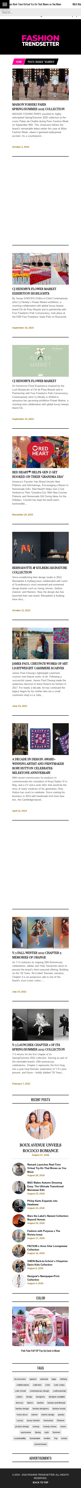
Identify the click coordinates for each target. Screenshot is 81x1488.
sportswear (26, 1432)
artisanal (44, 1379)
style (46, 1432)
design (29, 1397)
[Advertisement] (40, 200)
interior (34, 1414)
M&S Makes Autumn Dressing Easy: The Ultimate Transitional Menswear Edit (45, 1186)
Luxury (20, 1420)
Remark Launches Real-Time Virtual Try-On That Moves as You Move (46, 1168)
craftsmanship (59, 1391)
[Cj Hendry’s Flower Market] (40, 376)
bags (54, 1379)
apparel (33, 1379)
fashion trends (59, 1408)
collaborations (23, 1385)
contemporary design (39, 1391)
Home (19, 62)
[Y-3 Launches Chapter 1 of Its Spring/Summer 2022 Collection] (40, 1039)
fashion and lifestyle (56, 1403)
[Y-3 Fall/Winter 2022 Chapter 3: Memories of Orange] (40, 947)
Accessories (20, 1379)
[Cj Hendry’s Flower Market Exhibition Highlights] (40, 284)
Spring (38, 1432)
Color (47, 1385)
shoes (63, 1426)
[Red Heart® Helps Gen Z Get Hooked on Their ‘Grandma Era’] (40, 467)
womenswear (40, 1444)
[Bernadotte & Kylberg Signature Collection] (40, 563)
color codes (59, 1385)
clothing (63, 1379)
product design (22, 1426)
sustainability (20, 1438)
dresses (19, 1403)
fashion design (22, 1408)
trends (64, 1438)
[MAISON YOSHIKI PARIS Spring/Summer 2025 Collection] (40, 99)
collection (37, 1385)
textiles (47, 1438)
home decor (22, 1414)
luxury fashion (33, 1420)
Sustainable (35, 1438)
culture (19, 1397)
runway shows (50, 1426)
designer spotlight (57, 1397)
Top (55, 1438)
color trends (20, 1391)
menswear (48, 1420)
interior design (47, 1414)
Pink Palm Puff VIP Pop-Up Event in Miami (40, 1351)
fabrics (30, 1403)
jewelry (61, 1414)
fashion (40, 1403)
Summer (56, 1432)
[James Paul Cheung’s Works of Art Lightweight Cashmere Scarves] (40, 658)
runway (36, 1426)
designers (40, 1397)
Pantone (60, 1420)
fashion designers (41, 1408)
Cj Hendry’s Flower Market (34, 381)
